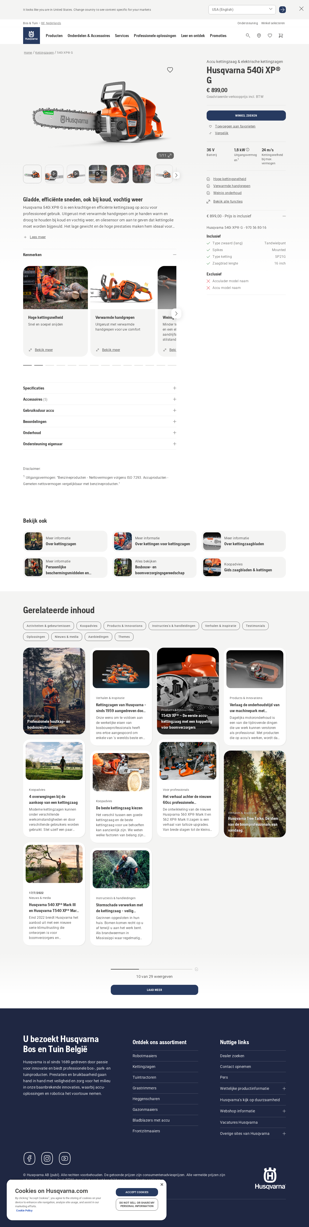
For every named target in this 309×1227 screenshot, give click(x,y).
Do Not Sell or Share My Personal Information (136, 1204)
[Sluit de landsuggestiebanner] (301, 8)
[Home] (31, 35)
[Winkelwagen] (281, 36)
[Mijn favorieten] (270, 36)
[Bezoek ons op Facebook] (29, 1158)
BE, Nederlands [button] (51, 23)
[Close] (162, 1184)
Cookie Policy (24, 1210)
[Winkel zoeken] (259, 36)
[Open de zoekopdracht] (248, 36)
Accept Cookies (136, 1192)
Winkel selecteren (273, 23)
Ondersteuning (248, 23)
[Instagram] (47, 1158)
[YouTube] (64, 1158)
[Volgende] (176, 175)
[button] (54, 35)
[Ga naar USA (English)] (282, 9)
